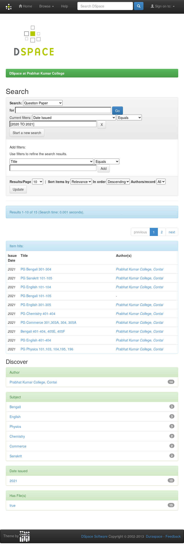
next (172, 232)
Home (27, 6)
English (15, 416)
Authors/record (143, 181)
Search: (16, 102)
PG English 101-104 (36, 286)
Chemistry (17, 436)
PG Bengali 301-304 (36, 269)
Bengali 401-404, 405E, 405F (43, 331)
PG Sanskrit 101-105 (36, 278)
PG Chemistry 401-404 (38, 313)
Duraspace (154, 536)
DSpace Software (94, 536)
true (13, 505)
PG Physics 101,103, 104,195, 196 (47, 349)
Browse (45, 6)
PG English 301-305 (36, 304)
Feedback (173, 536)
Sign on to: (163, 6)
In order (99, 181)
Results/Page (20, 181)
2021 (13, 480)
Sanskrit (16, 456)
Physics (15, 426)
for (12, 110)
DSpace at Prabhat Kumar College (36, 73)
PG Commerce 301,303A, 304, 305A (48, 322)
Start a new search (27, 132)
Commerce (18, 446)
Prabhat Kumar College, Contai (139, 269)
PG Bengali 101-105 (36, 295)
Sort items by (58, 181)
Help (64, 6)
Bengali (15, 406)
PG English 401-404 (36, 340)
